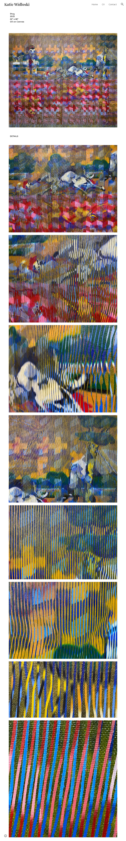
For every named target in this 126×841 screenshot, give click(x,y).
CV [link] (103, 4)
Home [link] (95, 4)
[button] (122, 4)
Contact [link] (113, 4)
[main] (21, 19)
